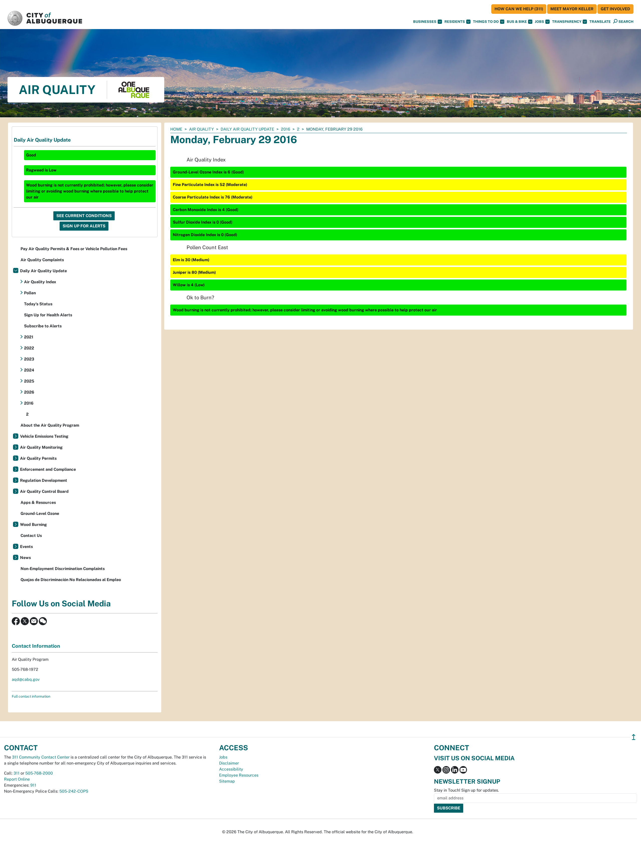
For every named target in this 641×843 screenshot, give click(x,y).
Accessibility (231, 769)
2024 (29, 370)
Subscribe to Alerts (43, 326)
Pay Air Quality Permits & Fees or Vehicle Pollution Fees (74, 248)
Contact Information (36, 646)
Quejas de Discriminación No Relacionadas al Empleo (71, 579)
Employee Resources (238, 775)
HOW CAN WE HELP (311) (519, 9)
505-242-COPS (73, 791)
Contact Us (31, 535)
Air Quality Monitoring (41, 447)
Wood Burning (33, 524)
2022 (29, 348)
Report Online (17, 779)
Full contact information (31, 696)
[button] (600, 21)
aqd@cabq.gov (26, 679)
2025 (29, 381)
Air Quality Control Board (44, 491)
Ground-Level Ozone (40, 513)
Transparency (566, 22)
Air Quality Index (40, 281)
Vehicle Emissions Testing (44, 436)
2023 (29, 359)
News (25, 557)
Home (176, 129)
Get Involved (615, 9)
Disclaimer (229, 763)
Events (26, 546)
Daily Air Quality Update (247, 129)
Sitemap (227, 781)
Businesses (424, 22)
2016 (285, 129)
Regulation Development (43, 480)
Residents (454, 22)
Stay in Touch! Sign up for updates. (466, 790)
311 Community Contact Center (41, 757)
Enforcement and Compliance (48, 469)
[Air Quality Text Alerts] (43, 620)
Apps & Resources (38, 502)
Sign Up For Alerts (84, 226)
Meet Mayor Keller (571, 9)
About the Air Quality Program (50, 425)
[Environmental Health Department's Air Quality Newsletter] (34, 620)
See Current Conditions (84, 215)
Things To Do (486, 22)
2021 (28, 337)
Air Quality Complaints (42, 259)
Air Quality (201, 129)
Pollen (30, 293)
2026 (29, 392)
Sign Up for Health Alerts (48, 315)
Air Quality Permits (38, 458)
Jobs (539, 22)
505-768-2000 (39, 773)
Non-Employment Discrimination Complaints (63, 568)
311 (17, 773)
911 (33, 785)
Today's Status (38, 304)
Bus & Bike (517, 22)
